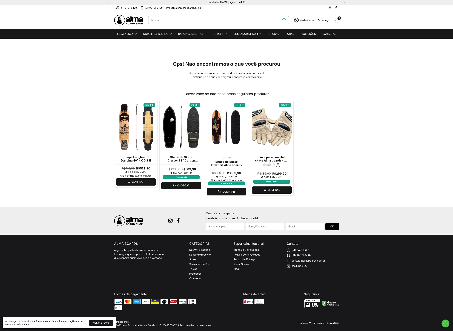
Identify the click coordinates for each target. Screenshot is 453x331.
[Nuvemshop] (311, 323)
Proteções (308, 33)
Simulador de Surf (246, 33)
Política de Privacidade (247, 254)
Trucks (274, 33)
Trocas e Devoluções (246, 249)
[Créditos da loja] (332, 323)
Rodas (290, 33)
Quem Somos (241, 264)
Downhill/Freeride (155, 33)
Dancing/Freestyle (190, 33)
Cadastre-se (307, 20)
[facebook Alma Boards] (336, 8)
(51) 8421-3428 (128, 7)
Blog (236, 268)
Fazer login (324, 20)
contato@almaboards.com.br (186, 7)
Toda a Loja (125, 33)
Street (218, 33)
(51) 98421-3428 (154, 7)
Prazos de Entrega (244, 259)
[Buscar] (284, 20)
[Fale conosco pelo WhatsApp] (445, 323)
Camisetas (329, 33)
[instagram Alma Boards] (330, 8)
